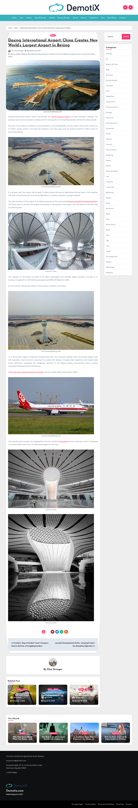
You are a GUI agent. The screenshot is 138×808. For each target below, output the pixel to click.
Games (29, 18)
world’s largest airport (60, 117)
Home (14, 18)
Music (108, 203)
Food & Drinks (40, 18)
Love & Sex (110, 187)
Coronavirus (110, 102)
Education (110, 118)
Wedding (109, 273)
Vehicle (108, 262)
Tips (87, 689)
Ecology (109, 112)
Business (109, 75)
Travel (75, 18)
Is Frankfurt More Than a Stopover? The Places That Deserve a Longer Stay (84, 739)
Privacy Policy (90, 804)
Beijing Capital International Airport (83, 201)
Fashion (109, 139)
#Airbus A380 (15, 54)
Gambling (109, 155)
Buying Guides (111, 80)
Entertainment (111, 123)
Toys (107, 246)
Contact (122, 18)
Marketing (110, 192)
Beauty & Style (64, 18)
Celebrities (93, 18)
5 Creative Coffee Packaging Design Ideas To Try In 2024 (84, 695)
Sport (108, 230)
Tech (21, 18)
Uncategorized (111, 257)
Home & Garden (112, 171)
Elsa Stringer (19, 51)
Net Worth (112, 18)
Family (108, 134)
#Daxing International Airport (38, 54)
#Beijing (24, 54)
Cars (103, 18)
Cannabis (109, 86)
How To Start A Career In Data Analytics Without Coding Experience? (116, 739)
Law (107, 176)
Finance (109, 144)
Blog (107, 70)
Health (52, 18)
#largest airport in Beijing (59, 54)
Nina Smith (17, 697)
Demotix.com (15, 790)
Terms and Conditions (106, 804)
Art (107, 59)
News (53, 35)
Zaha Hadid (63, 441)
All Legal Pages (77, 804)
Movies (83, 18)
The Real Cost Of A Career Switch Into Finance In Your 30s (53, 739)
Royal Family (111, 225)
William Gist (80, 697)
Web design (110, 267)
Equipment (110, 128)
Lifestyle (109, 182)
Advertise (120, 804)
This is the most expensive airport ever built (26, 372)
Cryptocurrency (112, 107)
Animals (109, 54)
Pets (107, 219)
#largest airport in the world (79, 54)
